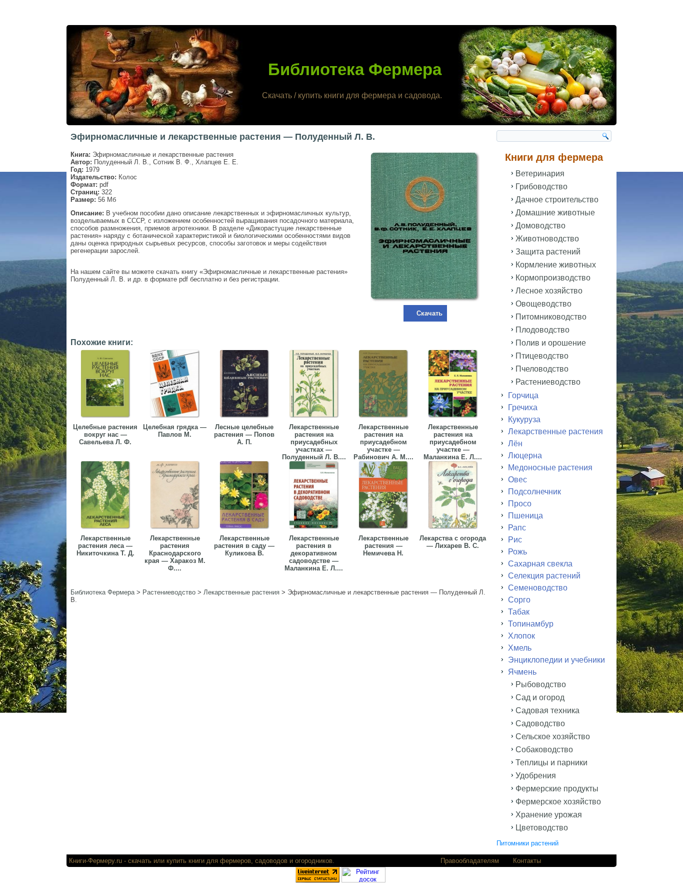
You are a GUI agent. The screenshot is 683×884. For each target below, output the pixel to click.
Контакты (527, 860)
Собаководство (544, 749)
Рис (515, 539)
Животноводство (547, 238)
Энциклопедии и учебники (556, 660)
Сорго (519, 600)
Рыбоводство (541, 684)
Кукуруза (524, 419)
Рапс (517, 527)
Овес (517, 479)
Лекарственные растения (555, 431)
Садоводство (540, 723)
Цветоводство (542, 827)
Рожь (517, 551)
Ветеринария (540, 173)
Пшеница (525, 515)
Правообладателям (469, 860)
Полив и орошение (551, 343)
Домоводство (541, 225)
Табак (519, 612)
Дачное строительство (557, 199)
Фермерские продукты (557, 788)
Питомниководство (551, 317)
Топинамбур (531, 624)
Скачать (429, 313)
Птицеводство (542, 356)
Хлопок (521, 636)
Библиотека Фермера (355, 69)
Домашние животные (555, 212)
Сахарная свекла (540, 563)
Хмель (520, 648)
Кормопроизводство (553, 277)
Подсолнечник (534, 491)
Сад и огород (540, 697)
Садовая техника (548, 710)
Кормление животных (556, 264)
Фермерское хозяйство (558, 801)
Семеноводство (538, 587)
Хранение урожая (549, 814)
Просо (520, 503)
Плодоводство (543, 330)
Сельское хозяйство (553, 736)
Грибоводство (542, 186)
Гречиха (523, 407)
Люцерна (525, 455)
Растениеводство (548, 382)
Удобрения (536, 775)
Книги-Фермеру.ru (95, 860)
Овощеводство (544, 304)
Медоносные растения (550, 467)
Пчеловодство (542, 369)
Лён (515, 443)
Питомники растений (527, 843)
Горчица (523, 395)
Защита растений (548, 251)
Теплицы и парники (552, 762)
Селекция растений (544, 575)
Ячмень (522, 672)
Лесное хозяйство (549, 290)
